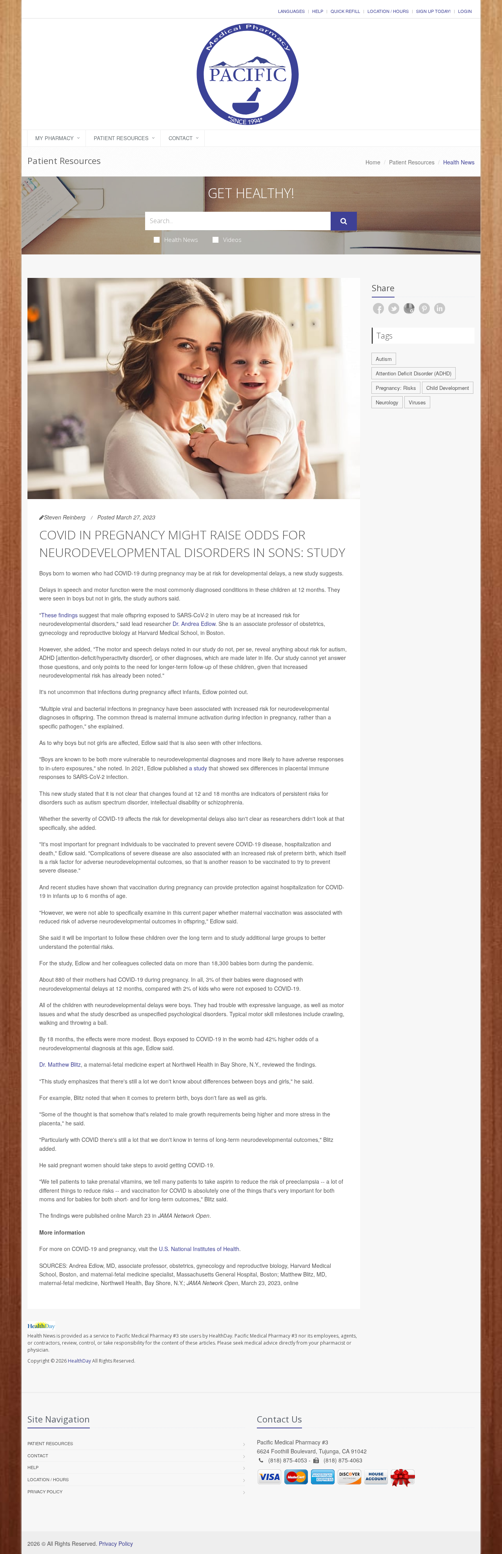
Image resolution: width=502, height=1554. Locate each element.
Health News (181, 239)
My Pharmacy (54, 138)
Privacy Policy (44, 1491)
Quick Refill (345, 11)
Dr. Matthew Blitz (60, 1064)
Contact (181, 138)
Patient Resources (121, 138)
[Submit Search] (344, 221)
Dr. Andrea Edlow (194, 623)
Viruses (417, 402)
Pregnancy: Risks (396, 387)
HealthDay (79, 1360)
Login (465, 11)
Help (317, 11)
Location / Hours (388, 11)
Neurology (387, 402)
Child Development (447, 387)
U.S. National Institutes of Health (199, 1249)
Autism (384, 358)
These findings (59, 615)
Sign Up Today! (433, 11)
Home (373, 162)
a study (198, 768)
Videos (232, 239)
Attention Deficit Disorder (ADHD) (413, 373)
